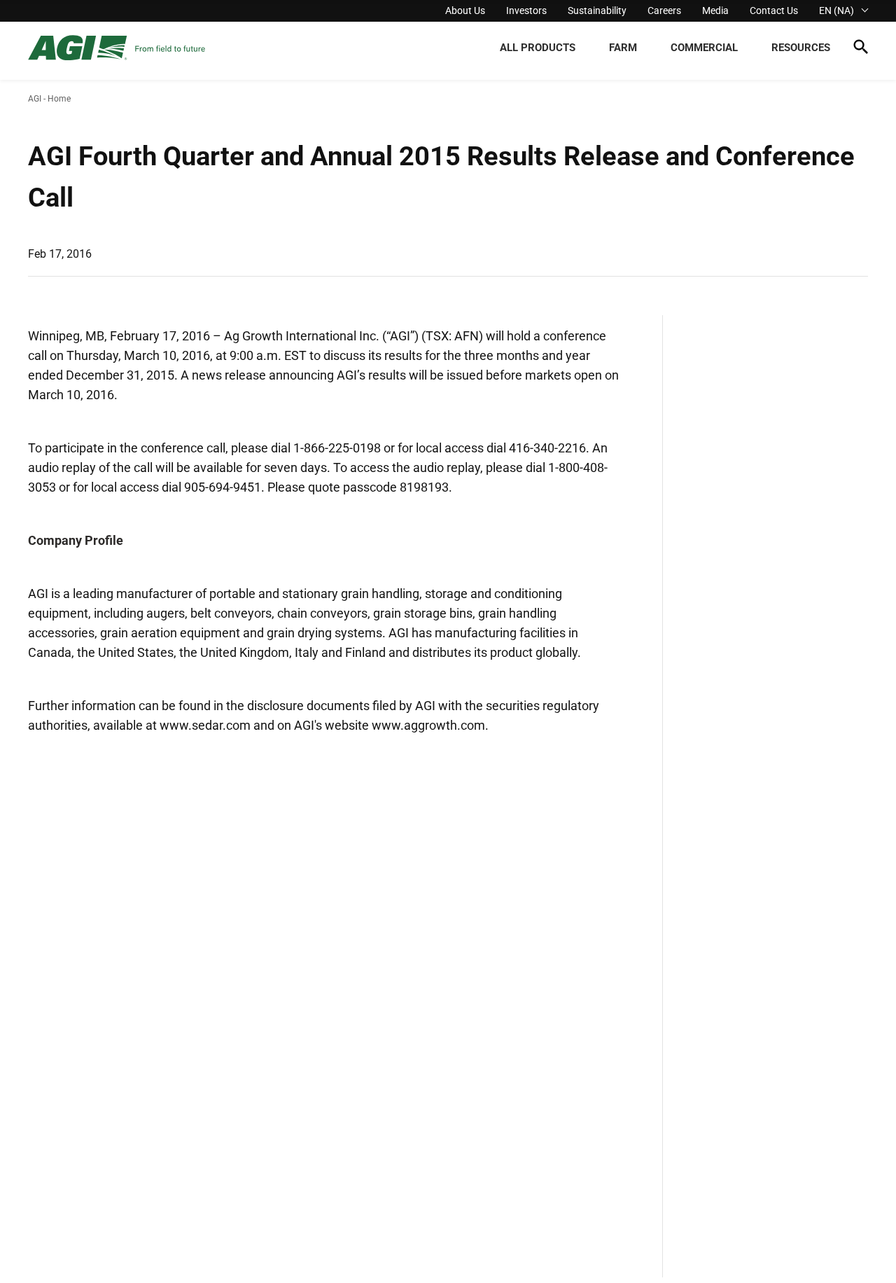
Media (715, 10)
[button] (860, 49)
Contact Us (774, 10)
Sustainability (597, 10)
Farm (623, 47)
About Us (465, 10)
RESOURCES (800, 47)
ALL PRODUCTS (537, 47)
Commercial (704, 47)
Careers (664, 10)
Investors (526, 10)
